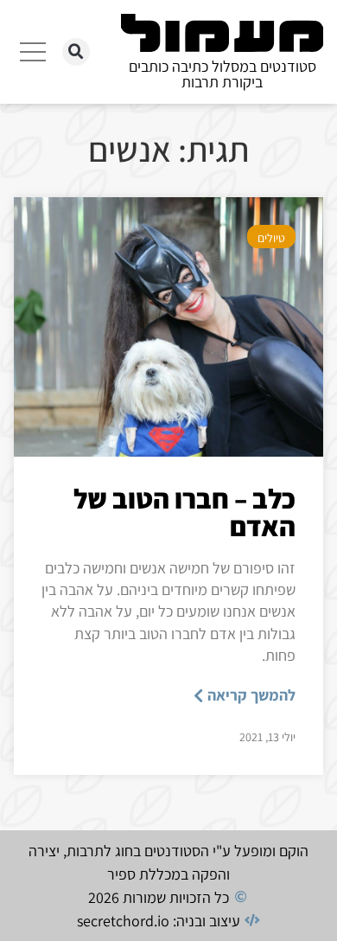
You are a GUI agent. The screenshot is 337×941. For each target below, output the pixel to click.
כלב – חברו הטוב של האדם (184, 512)
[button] (76, 52)
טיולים (271, 238)
